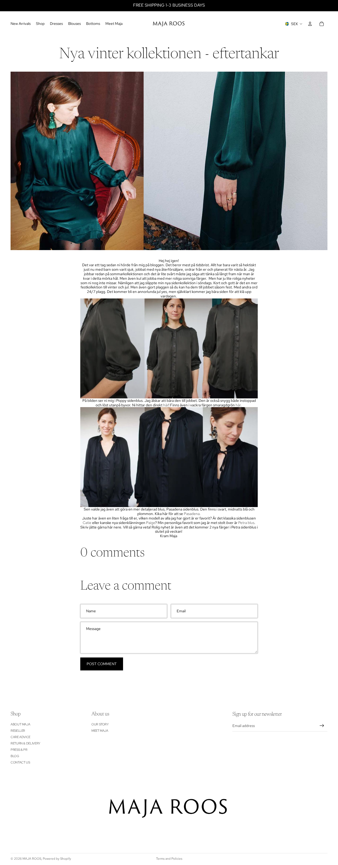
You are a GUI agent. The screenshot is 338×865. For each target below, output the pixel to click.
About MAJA (20, 724)
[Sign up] (321, 725)
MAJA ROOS (31, 859)
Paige (150, 522)
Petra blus (245, 522)
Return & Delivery (25, 743)
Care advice (20, 737)
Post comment (102, 663)
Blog (15, 756)
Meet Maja (99, 731)
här (165, 405)
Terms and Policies (169, 859)
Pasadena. (192, 513)
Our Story (100, 724)
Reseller (18, 731)
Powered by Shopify (57, 859)
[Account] (310, 24)
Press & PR (19, 750)
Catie (87, 522)
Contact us (20, 762)
